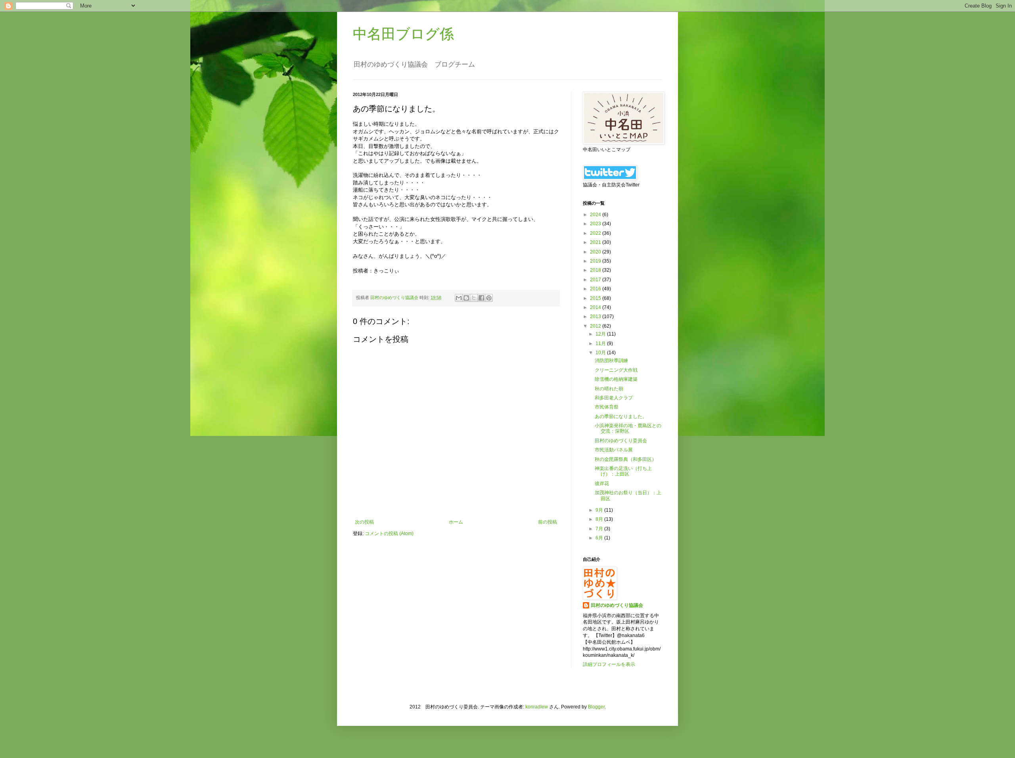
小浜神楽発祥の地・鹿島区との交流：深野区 (628, 428)
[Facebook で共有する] (481, 298)
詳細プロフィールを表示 (609, 664)
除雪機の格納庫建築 (616, 379)
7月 (600, 529)
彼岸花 (602, 483)
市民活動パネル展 (614, 450)
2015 (596, 298)
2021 (596, 242)
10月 (601, 352)
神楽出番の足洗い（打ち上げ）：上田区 (623, 471)
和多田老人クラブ (614, 398)
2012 (596, 326)
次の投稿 (364, 522)
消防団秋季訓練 (611, 360)
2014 (596, 307)
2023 (596, 223)
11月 (601, 343)
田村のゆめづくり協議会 (617, 605)
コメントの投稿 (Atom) (389, 533)
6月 (600, 538)
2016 (596, 289)
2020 (596, 252)
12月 (601, 334)
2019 (596, 261)
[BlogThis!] (466, 298)
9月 (600, 510)
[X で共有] (474, 298)
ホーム (456, 522)
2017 (596, 279)
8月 (600, 519)
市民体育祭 (607, 407)
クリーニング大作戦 (616, 370)
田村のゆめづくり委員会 (621, 440)
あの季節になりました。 (621, 416)
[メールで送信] (459, 298)
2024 (596, 214)
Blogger (596, 707)
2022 (596, 233)
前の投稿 (547, 522)
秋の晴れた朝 (609, 388)
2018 (596, 270)
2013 (596, 316)
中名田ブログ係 (403, 34)
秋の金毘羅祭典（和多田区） (626, 459)
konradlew (536, 707)
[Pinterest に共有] (489, 298)
